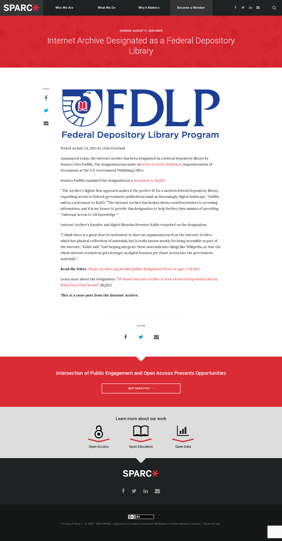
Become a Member (191, 8)
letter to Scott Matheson (161, 164)
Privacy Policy (71, 523)
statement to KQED (149, 180)
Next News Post (140, 388)
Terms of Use (211, 523)
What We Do (106, 8)
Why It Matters (149, 8)
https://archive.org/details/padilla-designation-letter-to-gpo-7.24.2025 (144, 268)
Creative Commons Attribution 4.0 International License (164, 523)
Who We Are (64, 8)
